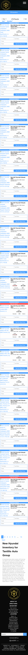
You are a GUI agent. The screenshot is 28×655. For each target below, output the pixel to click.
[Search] (25, 634)
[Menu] (24, 3)
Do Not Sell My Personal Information (14, 647)
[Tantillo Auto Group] (6, 5)
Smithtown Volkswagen (13, 628)
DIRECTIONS (13, 603)
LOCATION (13, 614)
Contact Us (6, 645)
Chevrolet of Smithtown (13, 625)
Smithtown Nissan (13, 617)
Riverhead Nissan (13, 620)
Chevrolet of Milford (13, 623)
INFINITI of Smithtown (13, 626)
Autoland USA (13, 629)
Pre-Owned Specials (13, 612)
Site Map (11, 647)
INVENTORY (13, 606)
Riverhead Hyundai (13, 622)
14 (21, 537)
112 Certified (13, 631)
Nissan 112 (13, 616)
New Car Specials (13, 611)
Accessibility (15, 645)
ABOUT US (13, 601)
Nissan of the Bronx (13, 619)
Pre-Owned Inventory (13, 609)
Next (3, 540)
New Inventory (13, 608)
